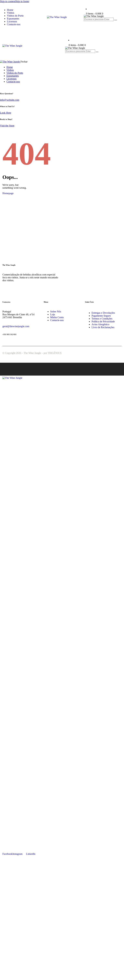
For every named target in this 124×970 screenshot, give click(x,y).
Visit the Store (7, 125)
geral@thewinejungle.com (15, 326)
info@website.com (9, 100)
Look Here (5, 112)
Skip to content (7, 1)
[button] (67, 54)
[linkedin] (2, 87)
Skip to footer (22, 1)
